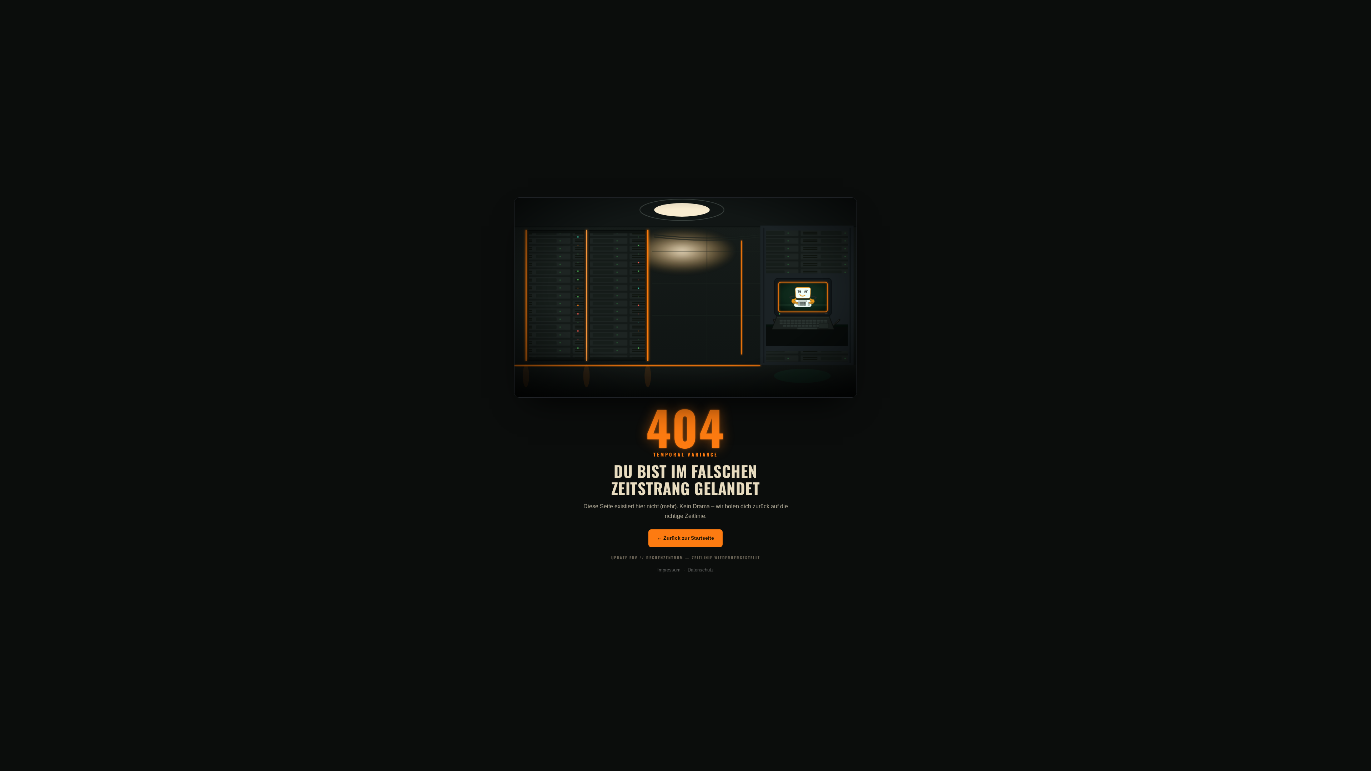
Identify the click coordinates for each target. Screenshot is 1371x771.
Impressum (669, 570)
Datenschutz (701, 570)
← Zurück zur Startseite (685, 538)
